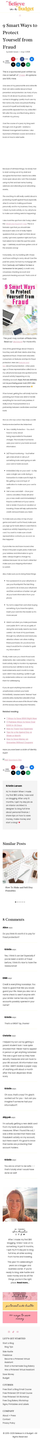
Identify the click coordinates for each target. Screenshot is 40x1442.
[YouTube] (17, 1332)
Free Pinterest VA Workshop (16, 1396)
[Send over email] (28, 64)
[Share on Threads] (13, 64)
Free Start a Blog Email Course (17, 1389)
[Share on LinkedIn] (18, 64)
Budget (6, 1378)
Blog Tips (9, 1347)
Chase (22, 75)
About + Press (9, 1415)
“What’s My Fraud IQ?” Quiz (16, 224)
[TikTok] (13, 1332)
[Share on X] (23, 64)
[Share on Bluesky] (32, 59)
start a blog (20, 1296)
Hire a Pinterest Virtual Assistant (20, 1369)
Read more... (23, 1282)
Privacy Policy (9, 1423)
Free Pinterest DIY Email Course (17, 1393)
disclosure (17, 341)
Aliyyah (7, 1117)
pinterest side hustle (20, 1306)
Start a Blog (8, 1343)
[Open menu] (20, 15)
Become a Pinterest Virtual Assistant (17, 1361)
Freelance (7, 1355)
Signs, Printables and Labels (16, 1404)
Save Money (8, 1374)
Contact (6, 1419)
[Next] (34, 874)
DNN (5, 978)
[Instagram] (9, 1332)
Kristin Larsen (14, 785)
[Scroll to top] (34, 1436)
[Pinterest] (4, 1332)
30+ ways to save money (20, 1317)
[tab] (15, 902)
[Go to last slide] (5, 874)
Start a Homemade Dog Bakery (19, 1366)
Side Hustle (8, 1351)
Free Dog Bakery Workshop (15, 1400)
